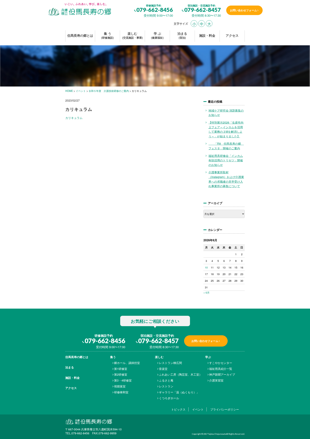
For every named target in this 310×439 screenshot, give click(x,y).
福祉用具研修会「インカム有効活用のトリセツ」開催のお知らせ (225, 160)
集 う (107, 35)
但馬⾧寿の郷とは (76, 357)
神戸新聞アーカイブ (222, 374)
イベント (198, 409)
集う (113, 357)
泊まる (182, 35)
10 (206, 267)
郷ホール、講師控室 (127, 363)
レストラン (166, 386)
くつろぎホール (169, 398)
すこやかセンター (220, 363)
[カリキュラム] (79, 9)
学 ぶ (157, 35)
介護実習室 (216, 380)
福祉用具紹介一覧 (220, 369)
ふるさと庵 (166, 380)
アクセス (232, 35)
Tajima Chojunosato (217, 434)
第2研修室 (120, 374)
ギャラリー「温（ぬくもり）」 (179, 392)
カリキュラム (74, 118)
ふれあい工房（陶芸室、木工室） (180, 374)
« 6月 (206, 292)
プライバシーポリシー (224, 409)
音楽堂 (163, 369)
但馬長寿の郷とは (80, 35)
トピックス (178, 409)
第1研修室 (120, 369)
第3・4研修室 (123, 380)
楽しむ (132, 35)
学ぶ (208, 357)
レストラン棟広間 (170, 363)
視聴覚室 (120, 386)
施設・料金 (207, 35)
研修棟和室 (121, 392)
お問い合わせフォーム (243, 10)
